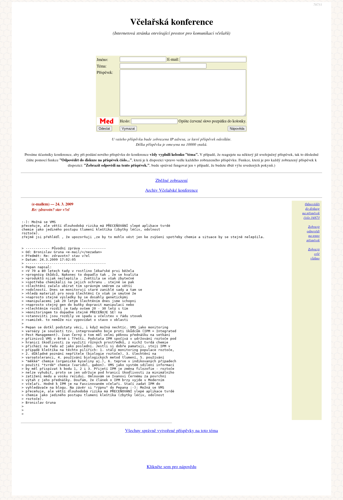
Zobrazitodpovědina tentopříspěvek (313, 233)
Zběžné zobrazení (171, 180)
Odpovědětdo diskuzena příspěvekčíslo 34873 (311, 211)
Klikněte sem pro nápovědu (171, 466)
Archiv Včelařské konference (171, 190)
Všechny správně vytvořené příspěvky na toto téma (171, 430)
